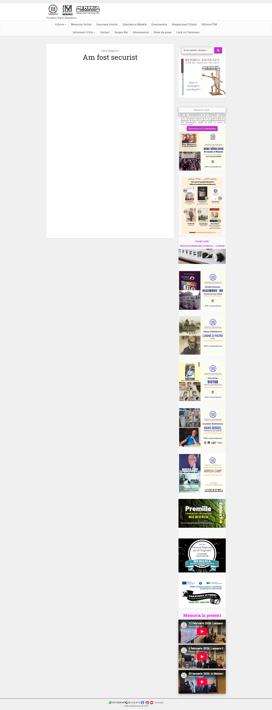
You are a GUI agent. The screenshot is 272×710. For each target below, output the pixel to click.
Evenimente (159, 24)
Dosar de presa (163, 32)
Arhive (59, 24)
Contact (105, 32)
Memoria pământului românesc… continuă (202, 245)
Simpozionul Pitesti (184, 24)
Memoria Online (81, 24)
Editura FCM (209, 24)
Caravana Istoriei (107, 24)
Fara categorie (110, 50)
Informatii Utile (83, 32)
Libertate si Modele (134, 24)
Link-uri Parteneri (187, 32)
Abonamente (141, 32)
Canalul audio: (202, 241)
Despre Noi (121, 32)
